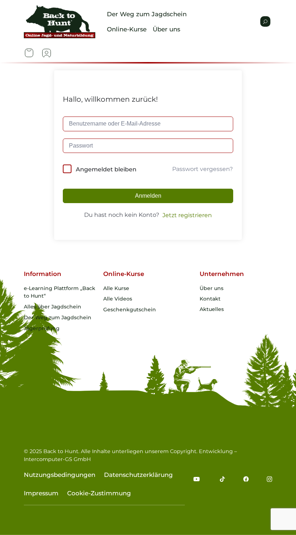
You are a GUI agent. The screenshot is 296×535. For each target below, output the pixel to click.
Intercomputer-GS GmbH (57, 459)
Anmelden (148, 196)
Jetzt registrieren (187, 215)
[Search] (265, 21)
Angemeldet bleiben (106, 169)
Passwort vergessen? (202, 169)
